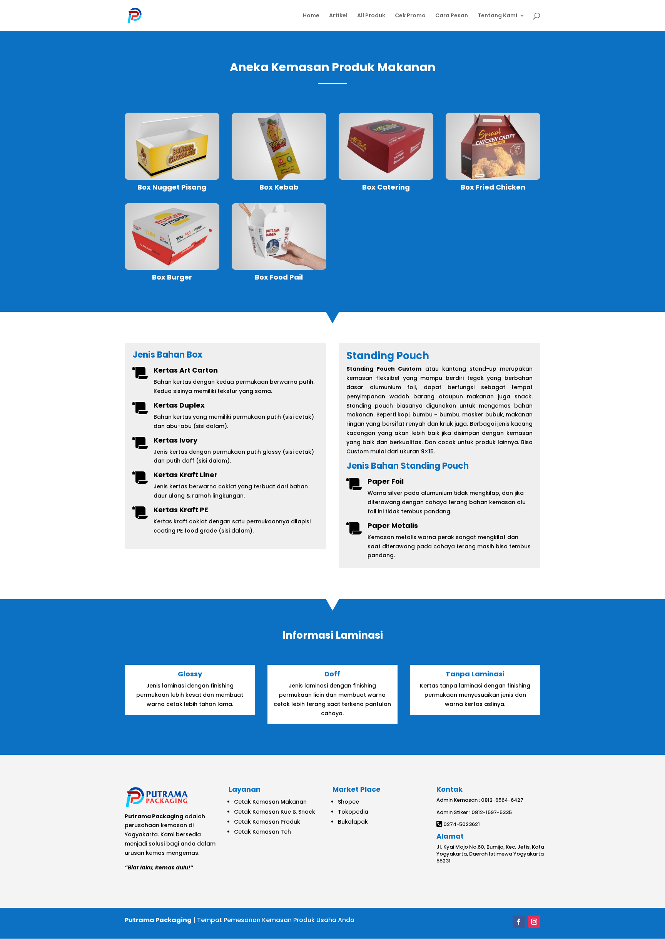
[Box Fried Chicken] (493, 146)
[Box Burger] (172, 236)
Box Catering (386, 187)
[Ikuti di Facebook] (519, 922)
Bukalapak (353, 822)
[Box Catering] (386, 146)
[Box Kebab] (279, 146)
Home (311, 16)
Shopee (348, 802)
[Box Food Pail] (279, 236)
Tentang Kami (497, 16)
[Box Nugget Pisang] (172, 146)
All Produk (371, 16)
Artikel (338, 16)
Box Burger (172, 277)
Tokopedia (353, 812)
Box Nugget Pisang (171, 187)
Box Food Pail (279, 277)
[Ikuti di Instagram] (534, 922)
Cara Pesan (451, 16)
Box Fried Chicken (493, 187)
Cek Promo (410, 16)
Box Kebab (279, 187)
